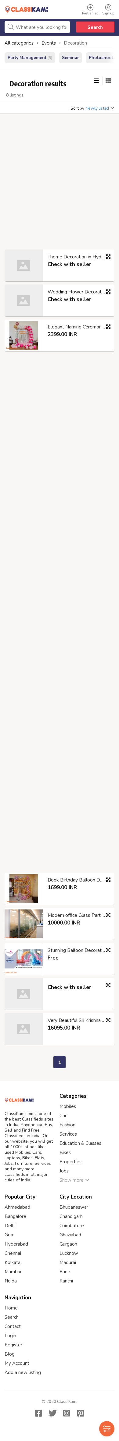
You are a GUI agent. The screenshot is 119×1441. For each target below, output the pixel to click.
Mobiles (68, 1106)
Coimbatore (72, 1225)
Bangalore (15, 1216)
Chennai (13, 1253)
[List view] (96, 81)
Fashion (67, 1125)
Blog (10, 1354)
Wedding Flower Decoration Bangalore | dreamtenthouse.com (79, 292)
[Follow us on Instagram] (66, 1413)
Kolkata (12, 1262)
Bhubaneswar (74, 1207)
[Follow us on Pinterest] (81, 1413)
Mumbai (13, 1271)
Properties (70, 1161)
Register (13, 1345)
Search (95, 27)
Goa (9, 1235)
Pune (65, 1271)
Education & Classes (80, 1143)
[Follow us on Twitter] (52, 1413)
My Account (17, 1363)
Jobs (64, 1171)
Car (63, 1115)
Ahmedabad (17, 1207)
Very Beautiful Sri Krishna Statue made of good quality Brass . (79, 1020)
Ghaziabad (70, 1235)
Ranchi (66, 1281)
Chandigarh (71, 1216)
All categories (19, 43)
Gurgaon (68, 1244)
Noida (11, 1281)
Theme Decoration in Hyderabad (79, 257)
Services (68, 1134)
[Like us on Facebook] (38, 1413)
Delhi (10, 1225)
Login (10, 1335)
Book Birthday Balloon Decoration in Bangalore (79, 880)
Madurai (68, 1262)
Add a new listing (23, 1372)
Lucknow (69, 1253)
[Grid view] (108, 81)
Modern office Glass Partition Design (79, 915)
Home (11, 1308)
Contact (13, 1326)
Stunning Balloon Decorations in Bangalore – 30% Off (79, 950)
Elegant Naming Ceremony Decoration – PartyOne (79, 327)
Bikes (65, 1152)
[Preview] (108, 256)
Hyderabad (16, 1244)
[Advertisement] (59, 183)
